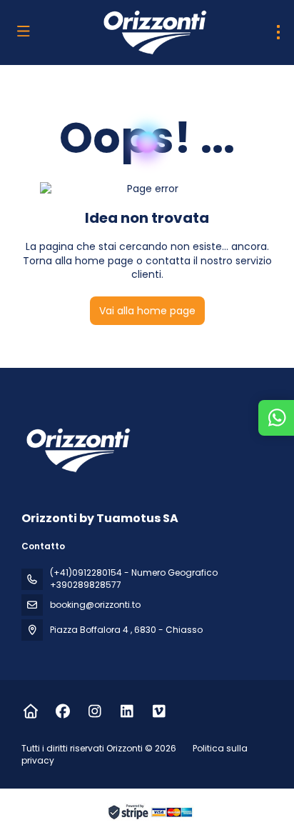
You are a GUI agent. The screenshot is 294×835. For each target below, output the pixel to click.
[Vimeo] (159, 711)
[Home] (30, 711)
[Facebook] (62, 711)
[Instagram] (94, 711)
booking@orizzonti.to (95, 605)
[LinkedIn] (127, 711)
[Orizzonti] (76, 450)
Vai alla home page (147, 311)
